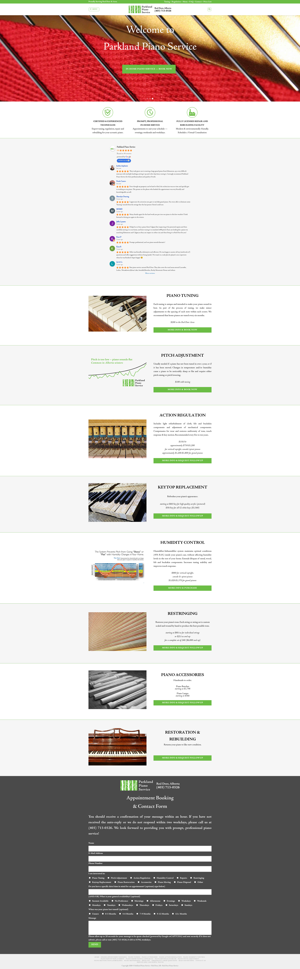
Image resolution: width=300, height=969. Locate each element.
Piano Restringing (132, 960)
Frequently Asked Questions (164, 960)
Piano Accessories (182, 675)
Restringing (182, 614)
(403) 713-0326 (100, 828)
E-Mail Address (95, 853)
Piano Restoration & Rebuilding (108, 960)
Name (91, 843)
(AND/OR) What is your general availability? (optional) (114, 897)
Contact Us (201, 960)
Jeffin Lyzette (121, 222)
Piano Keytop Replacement (112, 959)
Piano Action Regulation (170, 957)
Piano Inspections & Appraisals (139, 959)
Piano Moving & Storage (165, 959)
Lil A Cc (119, 262)
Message (92, 918)
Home (96, 957)
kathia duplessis (122, 166)
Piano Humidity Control (194, 957)
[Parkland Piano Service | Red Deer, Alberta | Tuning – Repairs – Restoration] (150, 9)
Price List (146, 960)
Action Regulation (182, 415)
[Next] (291, 58)
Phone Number (95, 864)
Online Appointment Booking (114, 957)
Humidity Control (182, 543)
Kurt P (118, 237)
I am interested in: (96, 874)
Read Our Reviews (186, 960)
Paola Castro (121, 181)
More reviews (150, 273)
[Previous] (9, 58)
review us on (122, 160)
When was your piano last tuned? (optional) (108, 910)
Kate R (118, 247)
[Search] (209, 9)
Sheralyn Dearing (122, 197)
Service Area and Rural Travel (150, 962)
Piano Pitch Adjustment (188, 959)
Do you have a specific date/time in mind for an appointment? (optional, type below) (126, 887)
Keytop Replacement (182, 487)
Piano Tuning (183, 296)
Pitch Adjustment (182, 356)
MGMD (119, 209)
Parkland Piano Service (126, 147)
